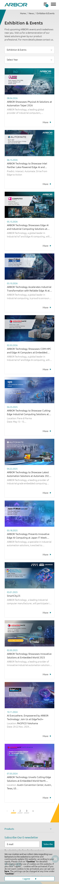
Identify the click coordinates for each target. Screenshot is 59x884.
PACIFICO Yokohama (27, 723)
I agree (27, 878)
